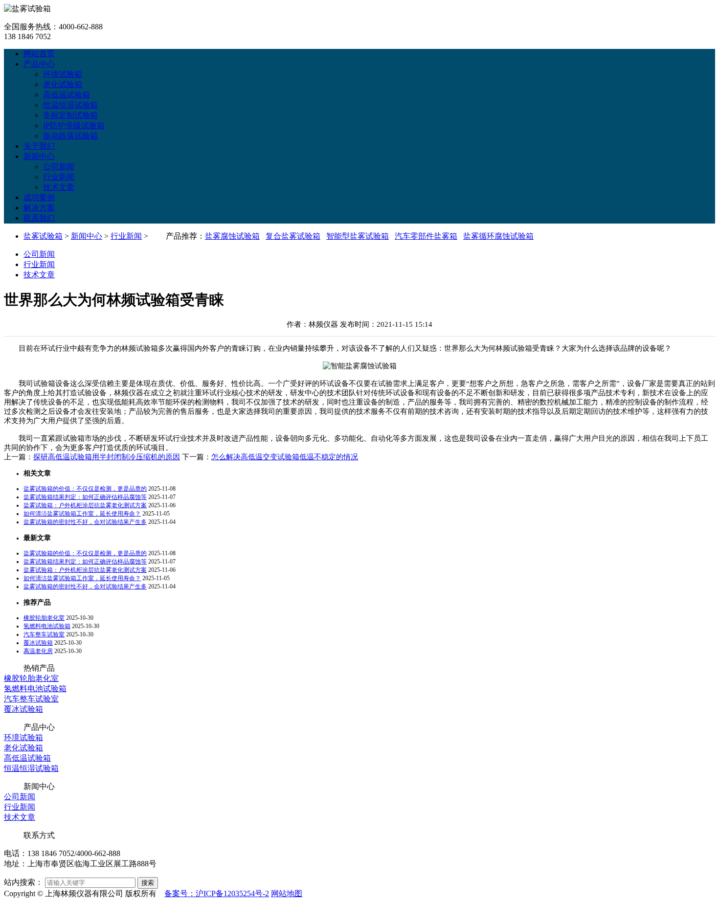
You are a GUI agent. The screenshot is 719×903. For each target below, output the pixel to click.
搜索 (147, 882)
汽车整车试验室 (44, 634)
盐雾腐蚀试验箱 (232, 236)
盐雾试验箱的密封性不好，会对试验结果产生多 (85, 522)
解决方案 (39, 207)
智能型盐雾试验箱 (357, 236)
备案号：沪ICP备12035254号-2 (216, 893)
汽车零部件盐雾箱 (426, 236)
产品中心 (39, 64)
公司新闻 (58, 166)
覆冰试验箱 (38, 642)
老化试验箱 (62, 84)
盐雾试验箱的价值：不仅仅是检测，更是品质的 (85, 488)
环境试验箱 (62, 74)
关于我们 (39, 146)
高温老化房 (38, 651)
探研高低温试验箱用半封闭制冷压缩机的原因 (106, 457)
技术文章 (58, 187)
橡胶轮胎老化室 (44, 617)
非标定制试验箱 (70, 115)
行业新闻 (58, 177)
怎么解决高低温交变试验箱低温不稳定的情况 (284, 457)
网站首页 (39, 53)
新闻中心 (39, 156)
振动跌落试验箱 (70, 136)
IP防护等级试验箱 (74, 125)
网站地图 (286, 893)
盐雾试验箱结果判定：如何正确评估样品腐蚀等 (85, 497)
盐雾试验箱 (43, 236)
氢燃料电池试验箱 (46, 626)
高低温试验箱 (66, 94)
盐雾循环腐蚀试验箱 (498, 236)
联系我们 (39, 218)
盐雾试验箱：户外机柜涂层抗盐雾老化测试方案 (85, 505)
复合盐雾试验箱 (293, 236)
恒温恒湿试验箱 (70, 105)
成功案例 (39, 197)
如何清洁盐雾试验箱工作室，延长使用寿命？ (82, 513)
